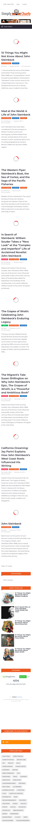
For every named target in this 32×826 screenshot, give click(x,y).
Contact (24, 4)
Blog (4, 325)
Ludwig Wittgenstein (16, 793)
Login (17, 4)
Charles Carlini (7, 399)
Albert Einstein (18, 756)
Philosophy (6, 803)
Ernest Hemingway (8, 773)
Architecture (21, 759)
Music (15, 796)
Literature (16, 63)
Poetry (5, 807)
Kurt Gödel (6, 786)
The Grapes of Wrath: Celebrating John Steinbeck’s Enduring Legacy (15, 316)
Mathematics (7, 796)
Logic (4, 793)
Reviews (23, 118)
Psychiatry (22, 807)
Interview (4, 259)
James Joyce (6, 780)
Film (18, 773)
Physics (15, 803)
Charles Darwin (7, 766)
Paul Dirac (22, 800)
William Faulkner (8, 820)
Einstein (15, 769)
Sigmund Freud (7, 817)
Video (25, 817)
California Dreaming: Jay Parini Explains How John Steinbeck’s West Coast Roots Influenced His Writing (15, 456)
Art (4, 763)
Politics (12, 807)
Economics (6, 769)
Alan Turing (6, 756)
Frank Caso (6, 190)
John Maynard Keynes (9, 783)
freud (15, 776)
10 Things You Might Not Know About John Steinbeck (15, 56)
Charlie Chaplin (20, 766)
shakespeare (14, 813)
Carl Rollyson (7, 121)
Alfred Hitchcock (8, 759)
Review (5, 813)
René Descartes (18, 810)
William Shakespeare (22, 820)
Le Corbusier (17, 786)
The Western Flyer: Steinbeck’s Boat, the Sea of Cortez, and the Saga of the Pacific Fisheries (15, 177)
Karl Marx (22, 783)
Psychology (6, 810)
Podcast (23, 803)
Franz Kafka (6, 776)
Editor (5, 66)
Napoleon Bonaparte (9, 800)
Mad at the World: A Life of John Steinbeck (15, 113)
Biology (10, 763)
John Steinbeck (6, 63)
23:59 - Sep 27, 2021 (8, 4)
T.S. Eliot (17, 817)
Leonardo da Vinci (8, 790)
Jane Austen (17, 780)
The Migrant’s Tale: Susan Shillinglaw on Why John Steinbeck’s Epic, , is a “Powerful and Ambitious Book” (15, 383)
